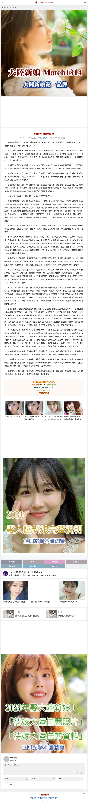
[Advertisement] (44, 112)
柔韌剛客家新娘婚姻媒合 (13, 416)
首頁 (4, 7)
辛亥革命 (55, 566)
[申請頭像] (82, 758)
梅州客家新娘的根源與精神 (12, 602)
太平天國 (12, 562)
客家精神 (76, 562)
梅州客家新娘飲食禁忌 (68, 602)
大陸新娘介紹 (18, 572)
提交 (10, 784)
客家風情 (12, 566)
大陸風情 (11, 7)
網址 (60, 779)
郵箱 (33, 779)
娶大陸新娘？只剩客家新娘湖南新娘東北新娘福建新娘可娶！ (54, 419)
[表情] (81, 773)
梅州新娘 (33, 566)
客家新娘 (55, 562)
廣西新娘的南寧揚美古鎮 (40, 602)
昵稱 (6, 779)
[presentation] (72, 584)
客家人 (33, 562)
